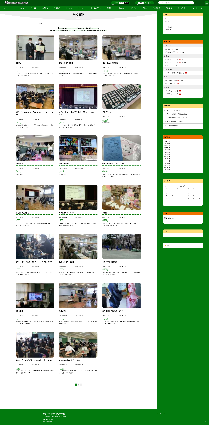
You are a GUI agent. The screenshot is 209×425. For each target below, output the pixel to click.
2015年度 (167, 165)
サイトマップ (162, 413)
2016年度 (167, 163)
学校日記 (57, 8)
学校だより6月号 (175, 52)
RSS (168, 245)
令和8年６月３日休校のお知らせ (179, 73)
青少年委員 (181, 8)
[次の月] (200, 186)
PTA (167, 24)
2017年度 (167, 161)
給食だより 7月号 (175, 80)
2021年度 (167, 152)
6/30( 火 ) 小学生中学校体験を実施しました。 (176, 114)
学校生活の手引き (95, 8)
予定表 (145, 8)
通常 (116, 2)
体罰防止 (133, 8)
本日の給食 (121, 8)
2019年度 (167, 156)
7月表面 (172, 49)
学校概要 (33, 8)
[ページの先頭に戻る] (206, 422)
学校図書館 (156, 8)
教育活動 (45, 8)
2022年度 (167, 150)
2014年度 (167, 167)
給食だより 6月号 (173, 83)
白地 (121, 2)
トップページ (11, 8)
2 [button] (78, 385)
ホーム (22, 8)
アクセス (80, 8)
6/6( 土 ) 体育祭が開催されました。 (173, 125)
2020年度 (167, 154)
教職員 (109, 8)
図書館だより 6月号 (176, 94)
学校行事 (168, 29)
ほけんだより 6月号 (176, 62)
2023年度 (167, 147)
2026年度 (167, 141)
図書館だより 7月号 (176, 91)
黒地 (126, 2)
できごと (168, 18)
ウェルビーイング (196, 8)
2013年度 (167, 170)
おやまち (69, 8)
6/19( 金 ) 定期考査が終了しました (173, 121)
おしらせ (168, 21)
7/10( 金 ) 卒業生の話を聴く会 (172, 110)
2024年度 (167, 145)
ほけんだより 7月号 (175, 59)
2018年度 (167, 158)
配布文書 (169, 8)
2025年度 (167, 143)
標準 (141, 2)
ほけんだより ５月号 (173, 65)
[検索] (192, 2)
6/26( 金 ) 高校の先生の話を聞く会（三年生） (176, 117)
